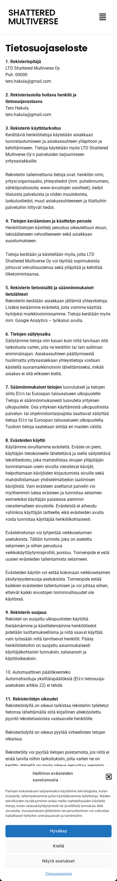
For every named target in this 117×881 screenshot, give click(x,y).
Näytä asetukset (58, 861)
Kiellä (58, 846)
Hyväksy (58, 830)
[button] (109, 776)
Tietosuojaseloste (58, 873)
